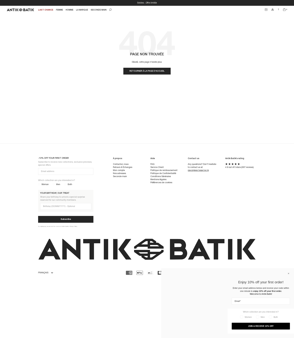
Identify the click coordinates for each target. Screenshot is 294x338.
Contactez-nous (120, 164)
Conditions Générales (160, 176)
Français (43, 273)
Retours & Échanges (122, 167)
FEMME (59, 10)
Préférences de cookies (161, 183)
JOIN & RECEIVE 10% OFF (261, 326)
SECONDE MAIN (99, 10)
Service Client (157, 167)
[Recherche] (110, 9)
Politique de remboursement (163, 170)
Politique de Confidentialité (163, 173)
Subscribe (66, 219)
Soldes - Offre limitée (147, 3)
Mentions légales (158, 179)
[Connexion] (272, 9)
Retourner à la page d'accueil (147, 71)
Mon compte (119, 170)
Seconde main (120, 176)
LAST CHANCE (45, 10)
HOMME (69, 10)
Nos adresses (119, 173)
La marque (82, 10)
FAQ (152, 164)
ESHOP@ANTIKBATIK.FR (198, 170)
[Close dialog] (288, 273)
